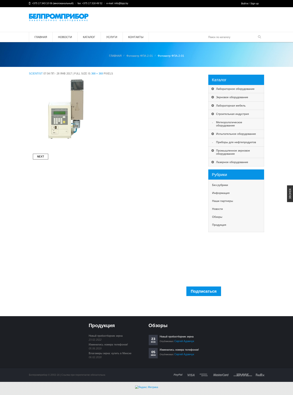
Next (40, 156)
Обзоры (217, 216)
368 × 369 (97, 73)
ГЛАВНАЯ (115, 55)
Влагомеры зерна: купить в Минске (110, 353)
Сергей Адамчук (184, 341)
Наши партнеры (222, 200)
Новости (217, 208)
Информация (221, 193)
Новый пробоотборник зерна (106, 335)
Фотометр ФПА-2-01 (139, 55)
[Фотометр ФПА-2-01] (65, 77)
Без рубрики (220, 185)
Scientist (36, 73)
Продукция (219, 224)
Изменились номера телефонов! (108, 344)
